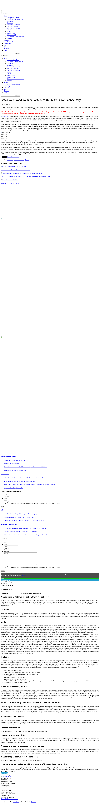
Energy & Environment (13, 28)
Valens (8, 116)
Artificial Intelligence (8, 456)
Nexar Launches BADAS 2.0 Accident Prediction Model (19, 481)
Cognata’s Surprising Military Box (13, 488)
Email (6, 498)
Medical (9, 30)
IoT (2, 510)
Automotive (10, 160)
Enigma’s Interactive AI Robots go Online (16, 460)
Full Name (7, 495)
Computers (10, 21)
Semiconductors (11, 33)
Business (6, 40)
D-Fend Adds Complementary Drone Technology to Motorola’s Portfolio (25, 528)
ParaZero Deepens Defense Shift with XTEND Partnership (21, 531)
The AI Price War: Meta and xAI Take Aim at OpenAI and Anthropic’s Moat (25, 467)
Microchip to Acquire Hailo (11, 463)
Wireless (9, 38)
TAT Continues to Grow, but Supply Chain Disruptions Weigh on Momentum (26, 535)
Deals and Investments (13, 42)
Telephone (7, 548)
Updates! (6, 49)
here (83, 708)
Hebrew (6, 47)
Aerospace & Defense (13, 18)
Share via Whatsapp (13, 157)
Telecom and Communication (15, 37)
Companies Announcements (15, 19)
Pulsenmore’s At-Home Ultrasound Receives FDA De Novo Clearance (24, 520)
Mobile (9, 31)
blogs (5, 50)
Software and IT (11, 35)
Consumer (10, 23)
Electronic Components (13, 24)
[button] (4, 13)
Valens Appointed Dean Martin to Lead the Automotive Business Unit (24, 478)
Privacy (6, 502)
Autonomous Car (19, 160)
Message (6, 551)
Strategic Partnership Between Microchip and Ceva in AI (20, 517)
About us (6, 45)
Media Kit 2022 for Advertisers (9, 799)
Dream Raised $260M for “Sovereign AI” (15, 470)
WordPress (16, 802)
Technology (7, 43)
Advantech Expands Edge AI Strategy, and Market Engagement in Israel (24, 514)
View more (24, 575)
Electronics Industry (12, 26)
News (5, 16)
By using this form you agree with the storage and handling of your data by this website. (35, 503)
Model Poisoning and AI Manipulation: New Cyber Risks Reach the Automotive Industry (29, 484)
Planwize (33, 802)
